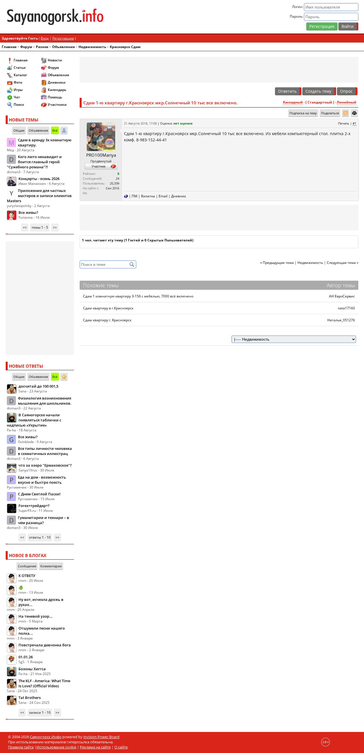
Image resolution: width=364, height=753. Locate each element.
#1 (354, 123)
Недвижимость (92, 46)
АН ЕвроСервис (342, 296)
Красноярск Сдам (125, 46)
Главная (9, 46)
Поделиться (330, 113)
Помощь (55, 97)
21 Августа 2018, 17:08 (140, 123)
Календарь (57, 89)
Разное (42, 46)
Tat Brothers (29, 697)
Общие (18, 130)
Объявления (63, 46)
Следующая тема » (342, 262)
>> (55, 227)
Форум (26, 46)
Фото (18, 82)
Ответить (287, 91)
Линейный (346, 102)
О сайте (121, 747)
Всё (54, 130)
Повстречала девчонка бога (44, 645)
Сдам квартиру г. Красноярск (107, 320)
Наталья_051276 (341, 320)
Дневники (56, 82)
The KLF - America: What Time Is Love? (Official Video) (44, 683)
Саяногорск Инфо (45, 736)
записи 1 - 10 (40, 712)
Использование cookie (56, 747)
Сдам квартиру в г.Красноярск (108, 308)
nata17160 (346, 308)
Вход (45, 38)
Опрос (346, 91)
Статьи (20, 67)
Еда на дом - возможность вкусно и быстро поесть (42, 480)
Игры (18, 89)
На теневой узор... (35, 616)
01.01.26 (25, 656)
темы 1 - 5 (40, 227)
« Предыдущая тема (277, 262)
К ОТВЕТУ (26, 575)
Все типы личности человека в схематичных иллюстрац (45, 451)
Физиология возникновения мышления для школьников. (44, 401)
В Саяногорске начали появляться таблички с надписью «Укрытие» (34, 420)
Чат (17, 97)
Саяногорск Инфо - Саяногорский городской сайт (63, 17)
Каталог (20, 75)
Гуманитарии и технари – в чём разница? (43, 520)
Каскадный (293, 102)
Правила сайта (21, 747)
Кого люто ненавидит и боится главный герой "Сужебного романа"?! (34, 161)
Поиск (19, 104)
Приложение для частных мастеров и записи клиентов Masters (39, 195)
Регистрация (321, 26)
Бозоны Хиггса (32, 668)
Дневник (178, 196)
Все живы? (28, 212)
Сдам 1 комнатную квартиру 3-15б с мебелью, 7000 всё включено (138, 296)
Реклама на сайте (95, 747)
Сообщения (27, 566)
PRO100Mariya (101, 155)
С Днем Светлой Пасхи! (39, 494)
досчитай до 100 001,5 (38, 386)
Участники (57, 104)
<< (25, 227)
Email (163, 196)
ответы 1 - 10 (40, 537)
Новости (55, 60)
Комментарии (51, 566)
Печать (343, 123)
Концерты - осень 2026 (38, 178)
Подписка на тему (303, 113)
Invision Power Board (101, 736)
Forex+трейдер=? (33, 505)
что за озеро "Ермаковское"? (45, 465)
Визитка (148, 196)
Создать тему (318, 91)
